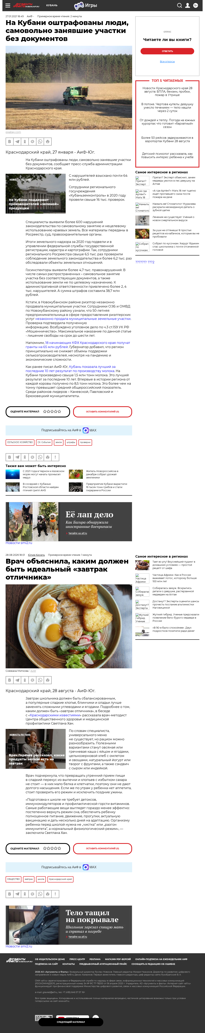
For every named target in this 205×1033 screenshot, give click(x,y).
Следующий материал (71, 1022)
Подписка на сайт (46, 964)
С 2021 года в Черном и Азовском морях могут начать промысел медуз (43, 474)
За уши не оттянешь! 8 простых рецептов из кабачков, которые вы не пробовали (176, 233)
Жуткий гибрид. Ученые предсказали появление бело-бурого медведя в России (176, 617)
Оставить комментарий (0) (102, 411)
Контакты (68, 964)
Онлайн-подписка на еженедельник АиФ (161, 959)
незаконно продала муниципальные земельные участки (83, 319)
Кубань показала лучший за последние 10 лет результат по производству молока (71, 369)
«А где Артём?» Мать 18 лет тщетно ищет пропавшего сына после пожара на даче (174, 194)
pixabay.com (13, 132)
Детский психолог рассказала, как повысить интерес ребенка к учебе (167, 155)
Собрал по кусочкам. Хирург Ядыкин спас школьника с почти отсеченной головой (176, 246)
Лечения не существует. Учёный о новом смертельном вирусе (173, 219)
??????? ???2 (144, 262)
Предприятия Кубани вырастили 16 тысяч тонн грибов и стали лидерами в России (106, 487)
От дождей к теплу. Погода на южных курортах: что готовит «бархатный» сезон (167, 124)
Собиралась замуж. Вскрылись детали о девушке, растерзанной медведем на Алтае (173, 591)
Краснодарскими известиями (55, 715)
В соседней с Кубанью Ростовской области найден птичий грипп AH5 (41, 487)
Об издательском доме (50, 959)
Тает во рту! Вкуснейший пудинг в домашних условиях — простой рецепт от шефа (174, 565)
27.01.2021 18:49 (15, 16)
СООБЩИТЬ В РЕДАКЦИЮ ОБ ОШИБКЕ (153, 964)
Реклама (94, 959)
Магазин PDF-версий (118, 959)
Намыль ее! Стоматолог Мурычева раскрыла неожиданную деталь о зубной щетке (174, 207)
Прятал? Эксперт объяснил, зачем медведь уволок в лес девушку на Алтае (174, 180)
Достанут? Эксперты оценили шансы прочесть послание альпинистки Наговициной (176, 604)
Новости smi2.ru (19, 543)
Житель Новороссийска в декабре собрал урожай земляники (102, 474)
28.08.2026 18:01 (15, 554)
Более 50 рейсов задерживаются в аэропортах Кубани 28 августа (167, 139)
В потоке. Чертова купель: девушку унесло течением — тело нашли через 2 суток (167, 108)
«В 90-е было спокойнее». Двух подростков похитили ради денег (174, 629)
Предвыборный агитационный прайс (103, 964)
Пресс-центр (77, 959)
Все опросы (167, 61)
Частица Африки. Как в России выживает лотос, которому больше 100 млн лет (175, 578)
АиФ (33, 670)
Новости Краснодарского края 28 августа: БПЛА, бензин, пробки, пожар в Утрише (167, 92)
